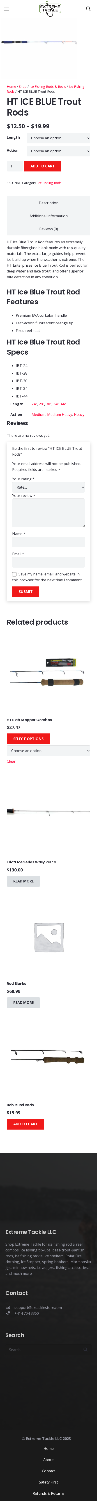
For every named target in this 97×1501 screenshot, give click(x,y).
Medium (38, 414)
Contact (48, 1470)
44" (63, 404)
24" (34, 404)
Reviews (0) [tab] (48, 228)
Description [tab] (48, 202)
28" (41, 404)
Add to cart (42, 166)
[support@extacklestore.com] (9, 1307)
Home (11, 86)
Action (12, 150)
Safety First (48, 1481)
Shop (23, 86)
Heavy (79, 414)
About (48, 1459)
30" (48, 404)
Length (13, 137)
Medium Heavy (59, 414)
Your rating (23, 478)
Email (18, 553)
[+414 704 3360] (9, 1313)
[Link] (50, 9)
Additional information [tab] (49, 215)
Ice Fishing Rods (49, 183)
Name (18, 533)
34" (56, 404)
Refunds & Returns (49, 1493)
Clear (11, 761)
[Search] (88, 9)
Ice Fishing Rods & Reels (48, 86)
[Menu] (6, 9)
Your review (23, 495)
